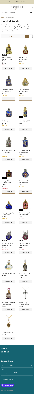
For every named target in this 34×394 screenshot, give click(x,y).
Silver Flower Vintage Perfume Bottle (8, 151)
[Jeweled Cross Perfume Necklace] (25, 293)
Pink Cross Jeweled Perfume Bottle (24, 214)
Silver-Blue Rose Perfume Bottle (7, 121)
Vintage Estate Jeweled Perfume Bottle (7, 182)
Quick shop (8, 68)
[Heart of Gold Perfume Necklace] (8, 322)
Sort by (11, 36)
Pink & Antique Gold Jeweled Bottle (24, 274)
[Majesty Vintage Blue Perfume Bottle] (8, 204)
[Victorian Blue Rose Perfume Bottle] (25, 142)
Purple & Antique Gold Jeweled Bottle (8, 303)
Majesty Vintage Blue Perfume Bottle (8, 214)
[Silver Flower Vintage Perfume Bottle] (8, 142)
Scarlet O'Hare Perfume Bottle (23, 58)
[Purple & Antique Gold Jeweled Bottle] (8, 293)
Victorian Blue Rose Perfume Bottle (24, 151)
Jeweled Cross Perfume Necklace (24, 303)
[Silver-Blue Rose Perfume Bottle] (8, 111)
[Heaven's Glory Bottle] (8, 264)
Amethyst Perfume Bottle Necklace (24, 244)
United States (7, 379)
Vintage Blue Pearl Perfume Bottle (7, 90)
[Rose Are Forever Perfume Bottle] (25, 81)
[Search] (31, 12)
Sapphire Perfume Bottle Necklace (7, 244)
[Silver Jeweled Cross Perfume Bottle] (25, 172)
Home (2, 17)
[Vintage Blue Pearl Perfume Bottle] (8, 81)
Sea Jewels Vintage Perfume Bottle (24, 121)
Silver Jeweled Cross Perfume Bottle (25, 181)
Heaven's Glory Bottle (8, 273)
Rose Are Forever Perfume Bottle (24, 90)
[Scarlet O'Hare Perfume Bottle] (25, 49)
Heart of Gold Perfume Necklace (7, 332)
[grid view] (27, 36)
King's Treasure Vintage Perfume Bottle (7, 59)
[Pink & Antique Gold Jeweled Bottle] (25, 265)
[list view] (31, 36)
